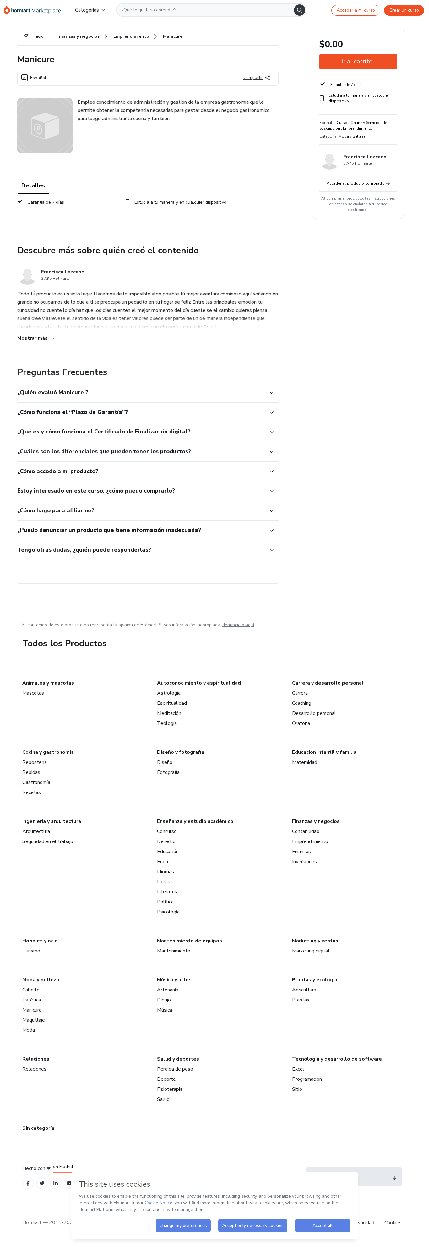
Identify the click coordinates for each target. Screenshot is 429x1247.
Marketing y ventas (315, 940)
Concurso (167, 831)
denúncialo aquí (238, 625)
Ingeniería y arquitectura (51, 821)
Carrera (300, 693)
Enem (163, 861)
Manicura (31, 1010)
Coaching (301, 703)
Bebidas (31, 772)
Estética (31, 999)
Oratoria (301, 723)
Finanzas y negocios (316, 821)
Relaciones (35, 1059)
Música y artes (174, 979)
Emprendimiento (310, 841)
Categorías (87, 10)
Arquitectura (36, 831)
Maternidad (304, 762)
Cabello (31, 989)
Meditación (169, 713)
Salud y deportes (178, 1059)
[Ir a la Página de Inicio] (34, 10)
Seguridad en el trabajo (47, 841)
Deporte (166, 1079)
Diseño (164, 762)
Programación (307, 1079)
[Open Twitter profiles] (42, 1183)
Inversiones (304, 861)
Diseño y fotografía (180, 752)
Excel (298, 1069)
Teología (167, 723)
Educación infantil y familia (324, 752)
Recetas (31, 792)
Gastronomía (36, 782)
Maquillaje (33, 1020)
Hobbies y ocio (40, 940)
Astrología (169, 693)
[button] (141, 392)
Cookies (393, 1222)
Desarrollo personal (314, 713)
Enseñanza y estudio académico (195, 821)
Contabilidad (305, 831)
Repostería (34, 762)
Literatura (168, 891)
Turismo (31, 950)
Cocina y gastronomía (48, 752)
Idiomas (165, 871)
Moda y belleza (40, 979)
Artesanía (167, 989)
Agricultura (304, 989)
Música (164, 1010)
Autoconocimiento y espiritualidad (199, 683)
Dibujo (164, 999)
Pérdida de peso (175, 1069)
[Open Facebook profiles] (28, 1183)
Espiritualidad (172, 703)
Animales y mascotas (48, 683)
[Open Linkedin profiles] (55, 1183)
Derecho (166, 841)
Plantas (300, 999)
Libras (163, 881)
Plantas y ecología (314, 979)
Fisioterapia (169, 1089)
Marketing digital (310, 950)
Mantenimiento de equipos (189, 940)
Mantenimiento (173, 950)
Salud (163, 1099)
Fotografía (168, 772)
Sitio (297, 1089)
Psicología (168, 911)
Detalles (33, 185)
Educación (168, 851)
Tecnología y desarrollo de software (337, 1059)
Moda (28, 1030)
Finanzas (301, 851)
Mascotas (33, 693)
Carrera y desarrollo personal (328, 683)
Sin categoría (38, 1128)
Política (165, 901)
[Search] (299, 10)
